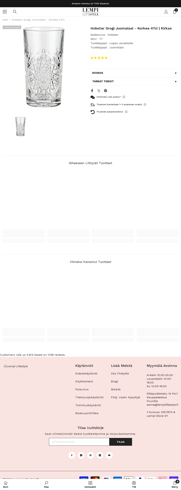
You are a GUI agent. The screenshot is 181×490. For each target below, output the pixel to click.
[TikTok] (100, 455)
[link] (24, 235)
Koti (5, 19)
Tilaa (121, 441)
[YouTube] (109, 455)
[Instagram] (81, 455)
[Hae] (15, 12)
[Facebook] (92, 90)
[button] (99, 57)
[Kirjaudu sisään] (166, 12)
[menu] (5, 12)
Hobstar (113, 34)
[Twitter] (98, 90)
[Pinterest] (105, 90)
